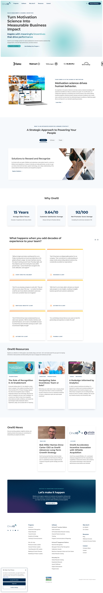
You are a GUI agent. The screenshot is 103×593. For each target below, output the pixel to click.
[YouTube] (15, 530)
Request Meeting (94, 3)
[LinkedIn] (8, 530)
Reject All (14, 583)
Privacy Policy (5, 576)
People (60, 140)
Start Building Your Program (32, 46)
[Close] (25, 570)
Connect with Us (51, 503)
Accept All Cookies (14, 579)
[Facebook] (10, 530)
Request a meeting (13, 46)
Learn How (58, 102)
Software (52, 140)
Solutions (43, 140)
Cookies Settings (14, 587)
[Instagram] (13, 530)
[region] (14, 580)
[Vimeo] (18, 530)
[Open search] (86, 4)
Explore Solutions (16, 171)
